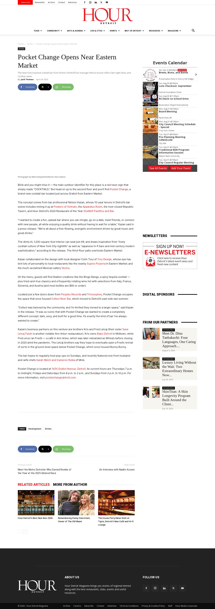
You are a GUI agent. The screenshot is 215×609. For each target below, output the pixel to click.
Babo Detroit (104, 333)
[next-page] (25, 531)
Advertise (72, 2)
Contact (61, 2)
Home (21, 43)
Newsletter (40, 2)
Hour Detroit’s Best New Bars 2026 (35, 518)
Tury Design (104, 259)
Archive (51, 2)
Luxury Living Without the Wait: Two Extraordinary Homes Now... (179, 368)
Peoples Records (71, 294)
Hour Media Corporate (186, 605)
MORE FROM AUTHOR (70, 485)
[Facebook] (84, 2)
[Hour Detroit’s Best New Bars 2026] (36, 502)
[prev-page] (20, 531)
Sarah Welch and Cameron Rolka (55, 360)
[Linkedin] (95, 2)
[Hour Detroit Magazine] (107, 16)
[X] (101, 2)
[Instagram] (90, 2)
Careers (77, 605)
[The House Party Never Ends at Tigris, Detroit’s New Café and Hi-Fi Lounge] (116, 502)
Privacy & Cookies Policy (153, 605)
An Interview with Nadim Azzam (117, 469)
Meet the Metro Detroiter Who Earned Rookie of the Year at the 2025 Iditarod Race (44, 471)
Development (34, 428)
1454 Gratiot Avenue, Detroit (68, 368)
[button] (193, 31)
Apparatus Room (92, 206)
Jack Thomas (27, 79)
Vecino (65, 268)
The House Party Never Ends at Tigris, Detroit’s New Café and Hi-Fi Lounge (116, 521)
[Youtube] (106, 2)
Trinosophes (94, 294)
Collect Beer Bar (61, 298)
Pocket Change (119, 189)
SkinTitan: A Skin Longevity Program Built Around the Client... (176, 397)
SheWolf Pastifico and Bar (98, 211)
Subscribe (25, 2)
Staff (170, 605)
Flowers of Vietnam (65, 206)
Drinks (30, 43)
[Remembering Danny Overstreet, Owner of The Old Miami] (76, 502)
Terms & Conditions (129, 605)
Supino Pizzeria (96, 263)
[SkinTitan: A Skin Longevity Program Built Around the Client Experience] (151, 392)
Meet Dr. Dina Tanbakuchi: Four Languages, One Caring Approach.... (179, 339)
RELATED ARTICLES (34, 485)
